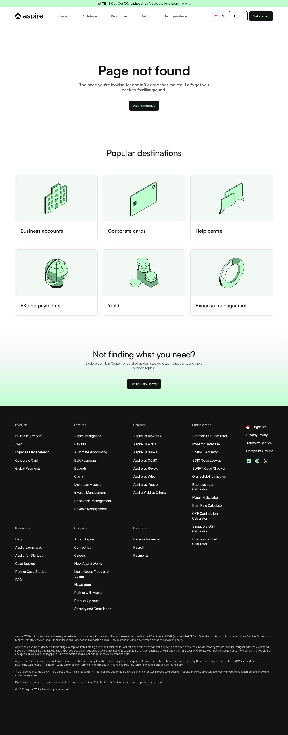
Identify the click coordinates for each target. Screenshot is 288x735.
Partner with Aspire (88, 592)
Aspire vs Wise (144, 476)
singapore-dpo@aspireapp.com (144, 682)
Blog (18, 539)
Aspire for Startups (29, 555)
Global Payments (27, 468)
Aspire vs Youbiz (145, 484)
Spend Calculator (205, 452)
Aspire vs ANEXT (146, 444)
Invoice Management (90, 492)
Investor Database (206, 444)
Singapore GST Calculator (203, 528)
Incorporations (176, 16)
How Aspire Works (88, 564)
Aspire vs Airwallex (147, 436)
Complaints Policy (259, 451)
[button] (63, 16)
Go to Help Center (144, 384)
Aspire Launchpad (28, 547)
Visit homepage (144, 105)
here (179, 639)
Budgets (80, 468)
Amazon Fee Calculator (209, 436)
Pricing (146, 16)
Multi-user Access (87, 484)
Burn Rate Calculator (207, 505)
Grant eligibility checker (209, 476)
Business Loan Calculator (203, 486)
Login (238, 16)
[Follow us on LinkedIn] (248, 461)
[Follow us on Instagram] (257, 461)
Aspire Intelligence (87, 436)
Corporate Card (26, 460)
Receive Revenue (146, 539)
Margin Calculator (205, 497)
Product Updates (87, 601)
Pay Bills (80, 444)
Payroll (138, 547)
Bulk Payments (85, 460)
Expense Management (31, 452)
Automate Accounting (90, 452)
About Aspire (84, 539)
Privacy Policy (257, 435)
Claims (79, 476)
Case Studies (25, 564)
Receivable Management (92, 501)
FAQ (18, 580)
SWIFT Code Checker (208, 468)
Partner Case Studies (30, 572)
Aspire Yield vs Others (149, 492)
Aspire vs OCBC (145, 460)
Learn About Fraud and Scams (91, 574)
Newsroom (82, 584)
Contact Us (82, 547)
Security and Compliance (92, 609)
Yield (18, 444)
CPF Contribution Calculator (205, 515)
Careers (80, 555)
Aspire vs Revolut (146, 468)
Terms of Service (259, 443)
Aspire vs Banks (145, 452)
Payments (140, 555)
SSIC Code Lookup (206, 460)
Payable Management (90, 509)
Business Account (28, 436)
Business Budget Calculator (204, 541)
